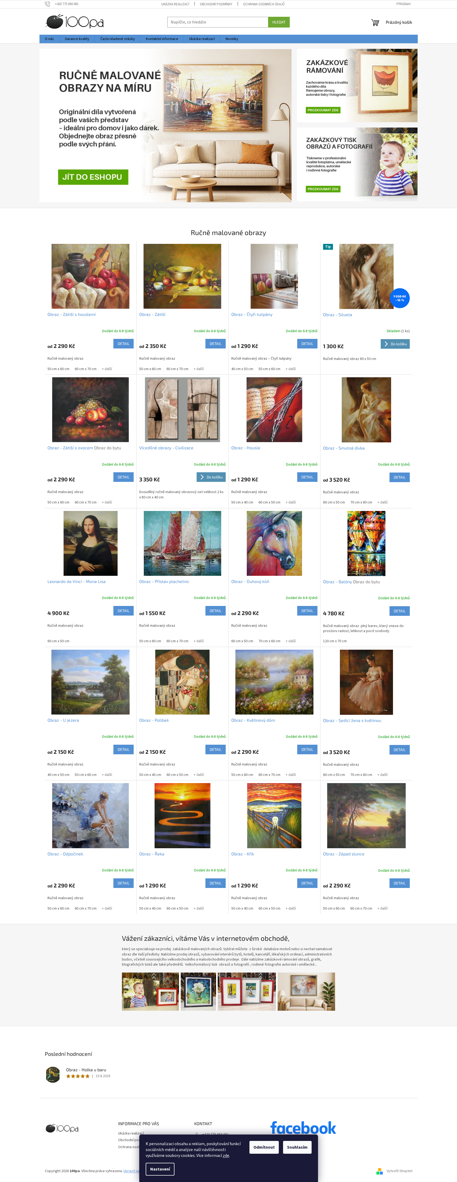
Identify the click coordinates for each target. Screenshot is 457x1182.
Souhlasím (297, 1147)
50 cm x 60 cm (58, 369)
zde (226, 1156)
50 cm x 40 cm (242, 502)
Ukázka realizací (175, 4)
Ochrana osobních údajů (264, 4)
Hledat (278, 22)
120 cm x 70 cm (335, 641)
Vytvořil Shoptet (399, 1171)
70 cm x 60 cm (361, 502)
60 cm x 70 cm (86, 369)
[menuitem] (49, 39)
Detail (123, 343)
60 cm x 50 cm (269, 502)
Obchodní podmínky (216, 4)
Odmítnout (264, 1147)
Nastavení (160, 1169)
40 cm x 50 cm (242, 369)
